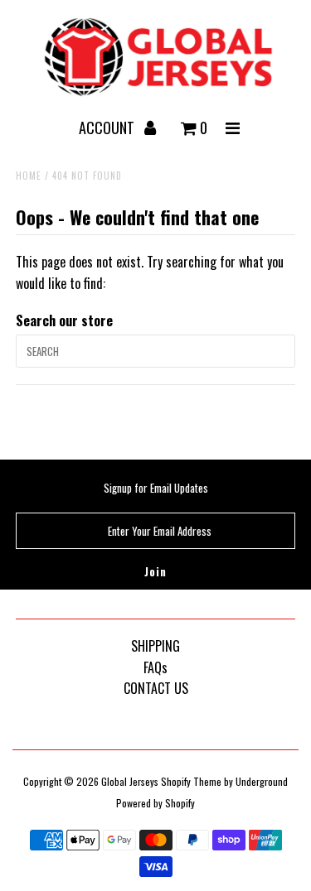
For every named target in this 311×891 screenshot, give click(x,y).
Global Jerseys (129, 781)
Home (28, 175)
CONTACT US (156, 688)
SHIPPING (155, 646)
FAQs (155, 667)
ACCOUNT (108, 127)
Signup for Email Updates (156, 487)
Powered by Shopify (155, 803)
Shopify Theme (191, 781)
